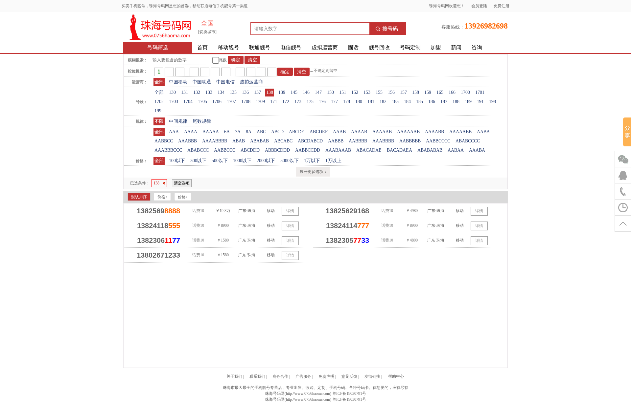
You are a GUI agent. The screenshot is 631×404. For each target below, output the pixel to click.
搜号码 (390, 29)
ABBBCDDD (277, 150)
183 (395, 101)
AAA (174, 131)
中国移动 (178, 81)
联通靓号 (259, 47)
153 (366, 92)
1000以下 (242, 160)
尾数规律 (202, 121)
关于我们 (234, 376)
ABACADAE (369, 150)
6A (227, 131)
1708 (245, 101)
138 (269, 92)
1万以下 (312, 160)
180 (358, 101)
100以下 (177, 160)
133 (208, 92)
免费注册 (501, 6)
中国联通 (202, 81)
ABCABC (283, 140)
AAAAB (359, 131)
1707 (231, 101)
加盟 (436, 47)
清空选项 (182, 183)
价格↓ (183, 197)
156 (391, 92)
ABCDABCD (310, 140)
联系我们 (257, 376)
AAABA (477, 150)
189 (468, 101)
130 (172, 92)
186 (431, 101)
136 (245, 92)
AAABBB (187, 140)
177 (334, 101)
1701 (479, 92)
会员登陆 (479, 6)
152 (354, 92)
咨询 (477, 47)
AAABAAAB (338, 150)
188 (456, 101)
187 (443, 101)
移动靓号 (228, 47)
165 (439, 92)
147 (318, 92)
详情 (290, 211)
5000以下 (289, 160)
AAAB (339, 131)
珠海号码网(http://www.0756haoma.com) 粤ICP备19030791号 (315, 399)
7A (238, 131)
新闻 (456, 47)
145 (294, 92)
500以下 (220, 160)
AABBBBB (410, 140)
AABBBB (358, 140)
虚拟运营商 (325, 47)
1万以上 (333, 160)
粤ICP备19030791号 (349, 393)
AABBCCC (224, 150)
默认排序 (139, 197)
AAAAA (210, 131)
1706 (217, 101)
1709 (260, 101)
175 (310, 101)
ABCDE (296, 131)
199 (157, 110)
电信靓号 (290, 47)
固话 (353, 47)
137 (257, 92)
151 (342, 92)
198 (492, 101)
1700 (465, 92)
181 (370, 101)
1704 (188, 101)
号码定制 (410, 47)
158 (415, 92)
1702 (159, 101)
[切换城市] (207, 32)
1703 (173, 101)
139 (281, 92)
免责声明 (326, 376)
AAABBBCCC (168, 150)
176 (322, 101)
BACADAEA (399, 150)
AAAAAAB (408, 131)
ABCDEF (319, 131)
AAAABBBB (214, 140)
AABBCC (163, 140)
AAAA (190, 131)
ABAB (238, 140)
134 (221, 92)
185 (419, 101)
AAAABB (434, 131)
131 (184, 92)
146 (306, 92)
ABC (261, 131)
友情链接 (372, 376)
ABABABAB (429, 150)
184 (407, 101)
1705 (202, 101)
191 (480, 101)
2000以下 (266, 160)
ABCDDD (250, 150)
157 (403, 92)
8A (248, 131)
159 (427, 92)
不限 (159, 121)
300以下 (198, 160)
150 (330, 92)
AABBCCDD (307, 150)
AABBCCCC (438, 140)
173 (297, 101)
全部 (159, 81)
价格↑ (162, 197)
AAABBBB (383, 140)
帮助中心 (396, 376)
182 (383, 101)
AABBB (335, 140)
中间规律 (178, 121)
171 (273, 101)
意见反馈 (349, 376)
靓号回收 (379, 47)
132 (196, 92)
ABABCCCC (468, 140)
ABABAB (259, 140)
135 (233, 92)
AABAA (456, 150)
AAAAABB (460, 131)
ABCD (277, 131)
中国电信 (225, 81)
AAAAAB (382, 131)
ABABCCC (198, 150)
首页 (202, 47)
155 (379, 92)
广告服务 (303, 376)
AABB (483, 131)
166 (452, 92)
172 (285, 101)
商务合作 (280, 376)
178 (346, 101)
